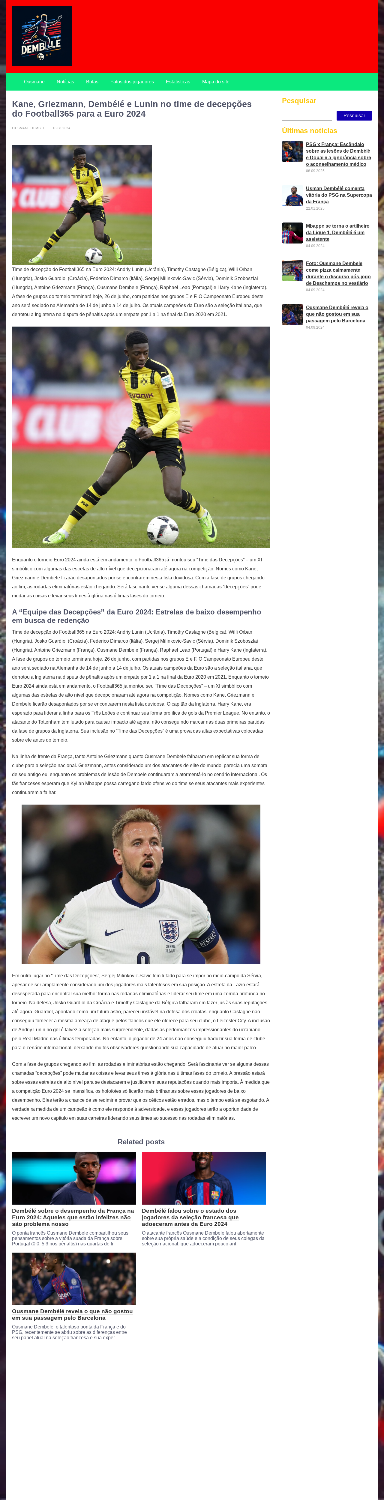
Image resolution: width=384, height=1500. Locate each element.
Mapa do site (216, 81)
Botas (92, 81)
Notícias (65, 81)
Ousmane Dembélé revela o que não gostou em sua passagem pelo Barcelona (72, 1314)
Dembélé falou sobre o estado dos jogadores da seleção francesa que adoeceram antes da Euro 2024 (190, 1217)
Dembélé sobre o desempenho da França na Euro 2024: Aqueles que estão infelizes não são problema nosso (73, 1217)
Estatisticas (178, 81)
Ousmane (34, 81)
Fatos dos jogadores (132, 81)
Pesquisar (299, 101)
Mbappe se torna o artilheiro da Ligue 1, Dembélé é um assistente (338, 232)
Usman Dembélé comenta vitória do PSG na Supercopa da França (339, 195)
